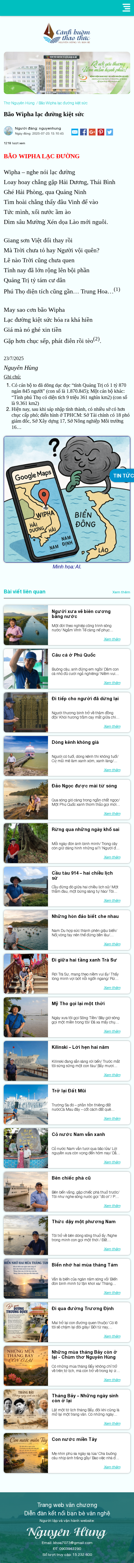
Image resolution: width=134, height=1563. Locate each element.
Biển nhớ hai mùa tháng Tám (85, 1264)
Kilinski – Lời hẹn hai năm (80, 1047)
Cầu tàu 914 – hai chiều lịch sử (82, 876)
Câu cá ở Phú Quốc (74, 655)
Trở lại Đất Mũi (69, 1090)
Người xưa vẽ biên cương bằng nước (81, 614)
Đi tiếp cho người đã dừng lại (85, 698)
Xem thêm (121, 592)
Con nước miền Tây (74, 1439)
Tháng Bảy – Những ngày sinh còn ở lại (85, 1398)
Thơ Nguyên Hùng (19, 103)
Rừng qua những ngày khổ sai (85, 829)
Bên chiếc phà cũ (71, 1178)
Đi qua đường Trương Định (83, 1308)
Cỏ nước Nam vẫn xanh (78, 1134)
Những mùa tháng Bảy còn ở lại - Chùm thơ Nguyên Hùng (84, 1355)
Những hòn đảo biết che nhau (85, 916)
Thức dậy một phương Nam (84, 1221)
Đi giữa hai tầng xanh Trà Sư (84, 959)
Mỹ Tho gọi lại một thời (78, 1003)
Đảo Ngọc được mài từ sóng (84, 785)
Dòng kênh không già (75, 742)
